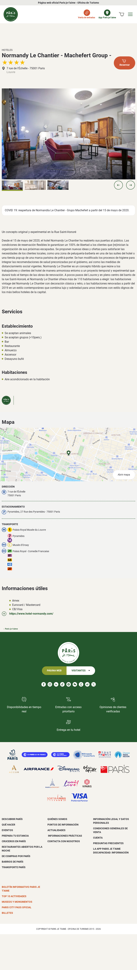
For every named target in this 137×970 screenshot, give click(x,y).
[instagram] (50, 684)
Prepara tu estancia (15, 835)
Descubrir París (12, 819)
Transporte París (14, 867)
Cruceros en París (14, 841)
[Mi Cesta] (121, 14)
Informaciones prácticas (64, 835)
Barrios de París (12, 861)
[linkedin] (56, 684)
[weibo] (87, 684)
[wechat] (75, 684)
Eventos (7, 830)
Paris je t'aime (11, 629)
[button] (118, 185)
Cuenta (98, 837)
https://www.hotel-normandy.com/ (31, 613)
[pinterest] (68, 684)
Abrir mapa (124, 474)
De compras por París (16, 856)
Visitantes (79, 670)
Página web (54, 670)
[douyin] (81, 684)
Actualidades (56, 830)
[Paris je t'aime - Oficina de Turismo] (11, 14)
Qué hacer (8, 824)
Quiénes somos (57, 819)
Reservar (125, 64)
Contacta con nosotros (63, 841)
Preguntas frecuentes (108, 843)
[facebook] (43, 684)
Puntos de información (62, 824)
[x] (93, 684)
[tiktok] (62, 684)
